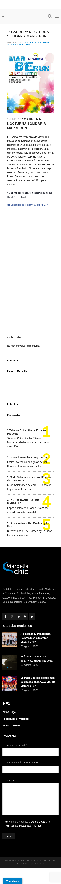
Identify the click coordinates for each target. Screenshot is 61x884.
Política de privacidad (15, 718)
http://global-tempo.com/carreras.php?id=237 (27, 205)
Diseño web (38, 864)
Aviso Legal (9, 712)
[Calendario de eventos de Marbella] (30, 385)
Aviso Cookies (11, 725)
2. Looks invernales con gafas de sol (29, 457)
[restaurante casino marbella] (30, 4)
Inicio (9, 42)
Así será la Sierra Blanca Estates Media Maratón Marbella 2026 (35, 638)
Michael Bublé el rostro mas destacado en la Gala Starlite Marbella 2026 (37, 682)
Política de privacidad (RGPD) (23, 825)
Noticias (18, 42)
